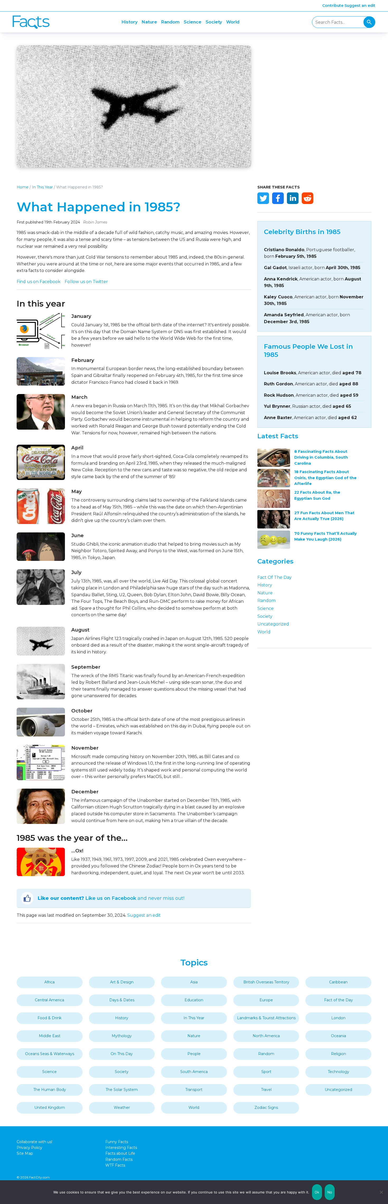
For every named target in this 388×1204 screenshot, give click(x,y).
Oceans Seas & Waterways (49, 1053)
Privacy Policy (29, 1147)
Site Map (25, 1153)
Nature (149, 22)
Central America (49, 1000)
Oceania (338, 1035)
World (232, 22)
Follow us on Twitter (86, 281)
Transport (193, 1089)
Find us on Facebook (38, 281)
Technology (338, 1071)
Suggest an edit (359, 5)
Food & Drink (49, 1018)
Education (193, 1000)
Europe (266, 1000)
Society (214, 22)
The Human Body (49, 1089)
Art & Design (122, 982)
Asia (194, 982)
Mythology (122, 1035)
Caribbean (338, 982)
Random (170, 22)
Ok (317, 1192)
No (329, 1192)
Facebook (278, 198)
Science (192, 22)
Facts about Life (120, 1153)
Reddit (307, 198)
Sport (266, 1071)
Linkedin (293, 198)
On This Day (122, 1053)
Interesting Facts (121, 1147)
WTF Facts (115, 1165)
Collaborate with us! (34, 1141)
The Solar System (122, 1089)
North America (266, 1035)
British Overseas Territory (266, 982)
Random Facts (119, 1159)
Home (23, 187)
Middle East (49, 1035)
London (338, 1018)
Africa (49, 982)
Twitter (263, 198)
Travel (266, 1089)
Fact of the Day (274, 577)
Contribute (332, 5)
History (130, 22)
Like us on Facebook (110, 898)
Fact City (31, 22)
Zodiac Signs (266, 1107)
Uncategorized (273, 624)
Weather (122, 1107)
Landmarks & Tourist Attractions (266, 1018)
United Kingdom (49, 1107)
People (194, 1053)
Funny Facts (116, 1141)
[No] (381, 1192)
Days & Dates (121, 1000)
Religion (338, 1053)
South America (194, 1071)
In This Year (42, 187)
